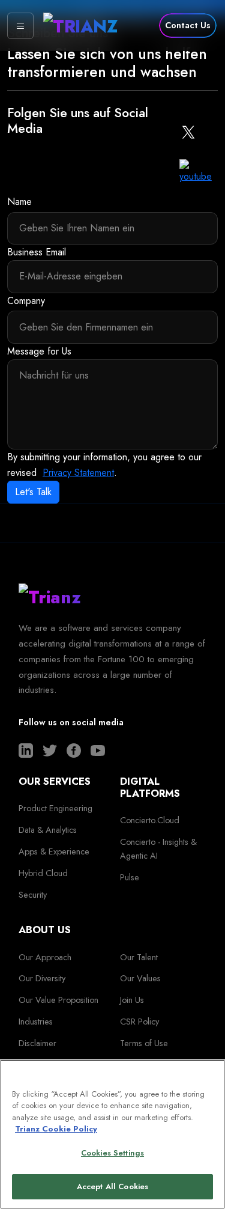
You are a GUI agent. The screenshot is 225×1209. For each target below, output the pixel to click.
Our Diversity (42, 978)
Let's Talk (33, 492)
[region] (112, 1134)
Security (33, 895)
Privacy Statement (78, 473)
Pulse (129, 877)
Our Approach (45, 957)
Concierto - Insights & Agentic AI (158, 849)
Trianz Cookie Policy (56, 1128)
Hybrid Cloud (43, 873)
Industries (36, 1022)
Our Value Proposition (58, 1000)
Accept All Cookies (112, 1186)
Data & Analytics (48, 830)
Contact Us (188, 25)
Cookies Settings (112, 1153)
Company (26, 301)
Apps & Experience (54, 851)
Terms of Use (144, 1043)
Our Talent (139, 957)
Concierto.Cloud (149, 820)
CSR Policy (139, 1022)
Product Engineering (55, 808)
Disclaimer (37, 1043)
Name (19, 202)
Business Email (36, 252)
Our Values (140, 978)
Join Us (132, 1000)
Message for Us (39, 351)
